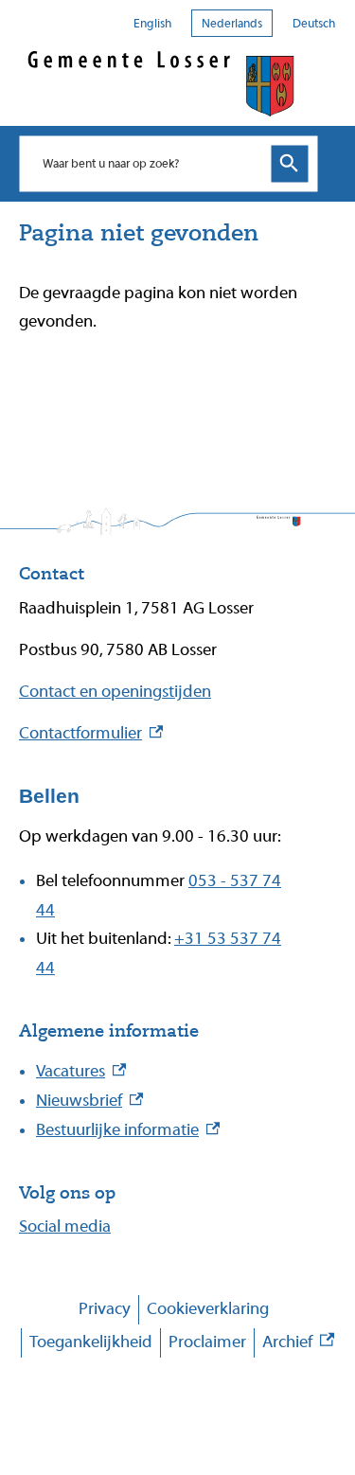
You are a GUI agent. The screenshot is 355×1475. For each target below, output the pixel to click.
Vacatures (81, 1071)
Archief (298, 1345)
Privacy (105, 1309)
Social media (65, 1226)
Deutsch (314, 23)
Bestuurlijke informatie (128, 1130)
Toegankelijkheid (90, 1342)
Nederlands (232, 23)
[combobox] (148, 163)
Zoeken (290, 163)
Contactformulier (91, 733)
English (152, 23)
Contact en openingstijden (115, 692)
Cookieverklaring (208, 1309)
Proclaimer (207, 1342)
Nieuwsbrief (89, 1101)
